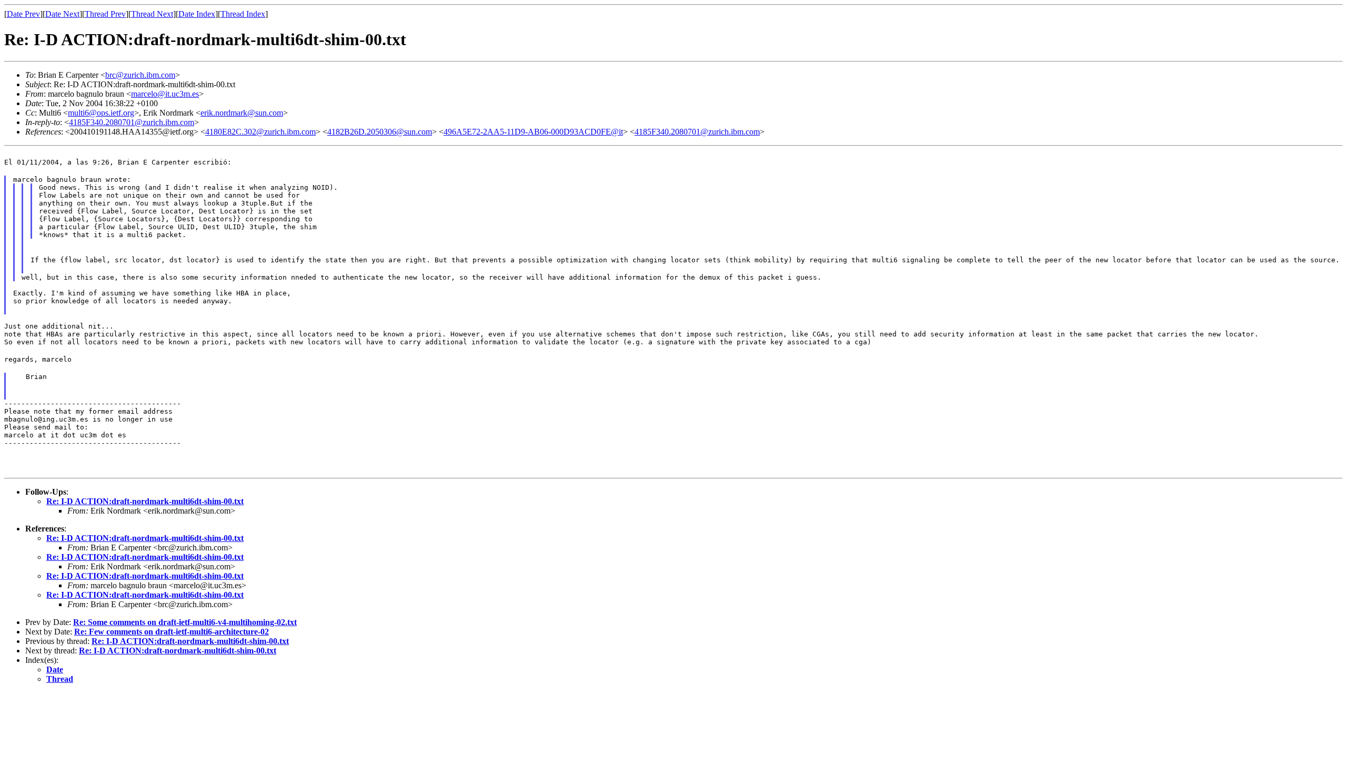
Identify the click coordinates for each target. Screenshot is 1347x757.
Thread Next (152, 13)
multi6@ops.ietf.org (101, 112)
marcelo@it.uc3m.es (165, 93)
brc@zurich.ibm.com (140, 74)
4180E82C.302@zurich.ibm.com (260, 131)
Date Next (62, 13)
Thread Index (242, 13)
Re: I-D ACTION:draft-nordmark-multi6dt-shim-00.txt (145, 501)
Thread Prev (105, 13)
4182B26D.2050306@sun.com (379, 131)
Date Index (196, 13)
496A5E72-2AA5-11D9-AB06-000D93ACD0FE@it (533, 131)
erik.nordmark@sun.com (241, 112)
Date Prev (23, 13)
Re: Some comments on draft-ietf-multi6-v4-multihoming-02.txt (185, 622)
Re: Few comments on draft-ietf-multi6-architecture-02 (171, 631)
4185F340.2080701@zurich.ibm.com (131, 122)
